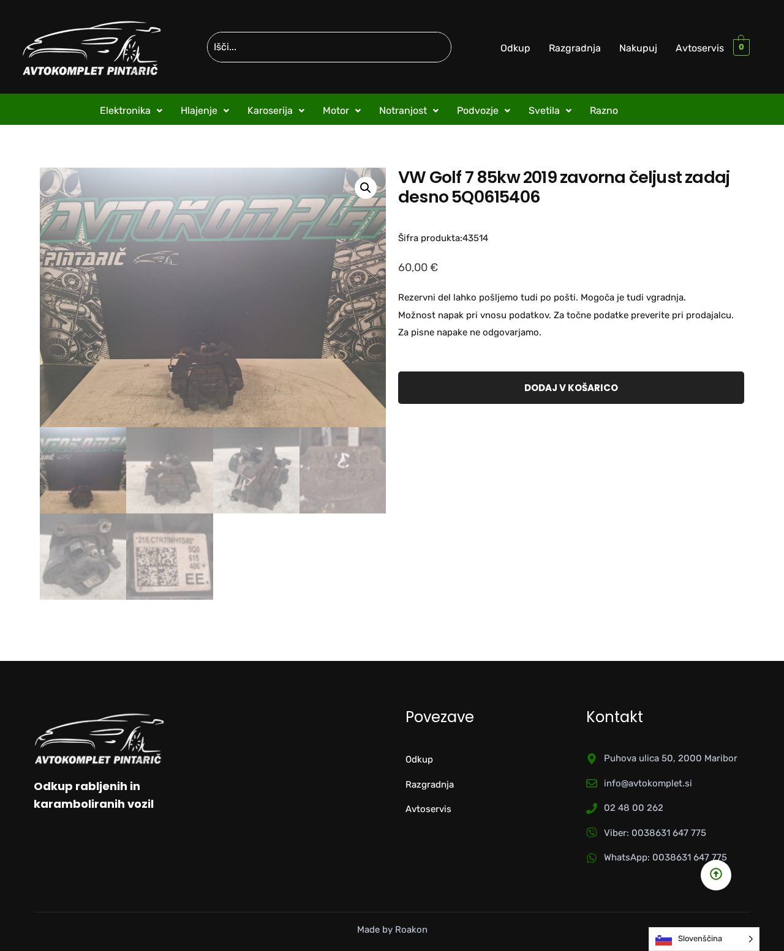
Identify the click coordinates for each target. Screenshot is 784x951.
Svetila (544, 110)
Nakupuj (638, 48)
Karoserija (270, 110)
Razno (604, 110)
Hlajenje (199, 110)
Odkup (515, 48)
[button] (131, 111)
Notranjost (403, 110)
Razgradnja (575, 48)
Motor (336, 110)
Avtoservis (700, 48)
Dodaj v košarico (571, 387)
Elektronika (125, 110)
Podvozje (478, 110)
